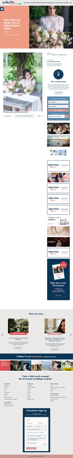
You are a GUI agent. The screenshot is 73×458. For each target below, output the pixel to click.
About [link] (51, 385)
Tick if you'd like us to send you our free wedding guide (37, 439)
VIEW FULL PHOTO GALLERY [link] (54, 64)
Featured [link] (27, 2)
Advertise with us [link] (54, 399)
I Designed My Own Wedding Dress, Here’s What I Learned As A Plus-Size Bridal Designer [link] (55, 339)
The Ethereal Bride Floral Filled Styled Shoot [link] (15, 112)
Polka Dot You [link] (54, 333)
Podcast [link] (60, 2)
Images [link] (29, 389)
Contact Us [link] (52, 389)
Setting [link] (29, 395)
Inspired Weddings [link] (31, 387)
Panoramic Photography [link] (53, 61)
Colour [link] (28, 390)
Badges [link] (52, 400)
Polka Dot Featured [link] (18, 333)
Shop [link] (65, 2)
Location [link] (29, 392)
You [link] (31, 2)
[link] (2, 9)
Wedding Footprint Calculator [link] (10, 399)
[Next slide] (71, 335)
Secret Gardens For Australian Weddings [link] (18, 338)
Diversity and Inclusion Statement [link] (57, 387)
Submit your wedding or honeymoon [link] (58, 397)
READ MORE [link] (58, 92)
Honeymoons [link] (45, 2)
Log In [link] (51, 390)
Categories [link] (29, 385)
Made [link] (39, 2)
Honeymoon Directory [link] (9, 405)
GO (67, 116)
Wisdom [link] (35, 2)
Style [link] (28, 394)
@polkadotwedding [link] (50, 356)
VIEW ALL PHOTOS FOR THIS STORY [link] (24, 116)
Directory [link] (53, 2)
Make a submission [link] (54, 395)
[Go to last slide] (2, 335)
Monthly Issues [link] (30, 399)
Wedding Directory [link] (8, 404)
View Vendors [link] (58, 110)
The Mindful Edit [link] (7, 397)
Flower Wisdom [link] (8, 34)
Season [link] (28, 397)
